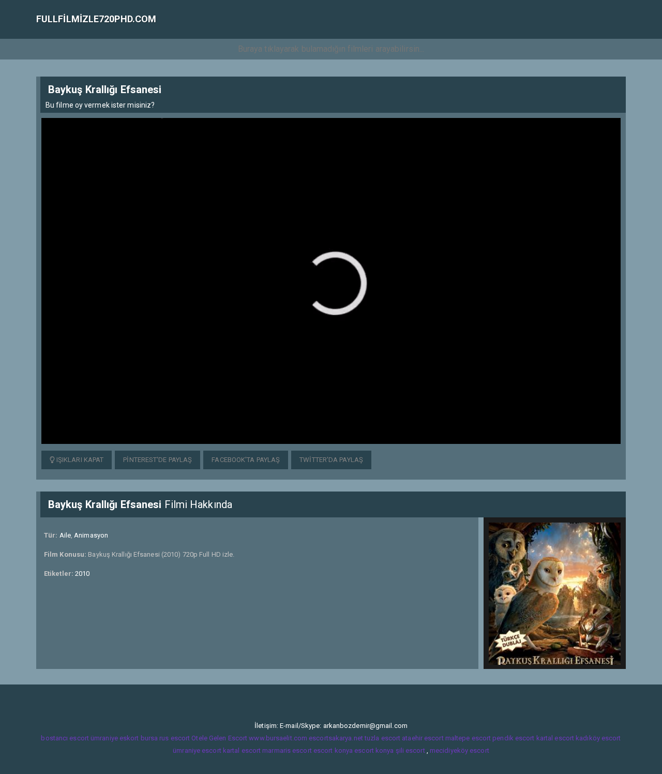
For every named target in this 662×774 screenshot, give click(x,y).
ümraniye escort (197, 750)
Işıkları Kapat (79, 460)
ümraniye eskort (115, 738)
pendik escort (513, 738)
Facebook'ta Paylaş (246, 460)
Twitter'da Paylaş (331, 460)
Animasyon (91, 535)
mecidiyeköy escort (459, 750)
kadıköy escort (598, 738)
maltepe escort (468, 738)
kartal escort (555, 738)
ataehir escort (422, 738)
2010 (82, 573)
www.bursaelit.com (278, 738)
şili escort (410, 750)
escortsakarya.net (336, 738)
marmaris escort (287, 750)
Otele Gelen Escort (219, 738)
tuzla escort (382, 738)
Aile (65, 535)
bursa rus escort (165, 738)
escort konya (333, 750)
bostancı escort (65, 738)
